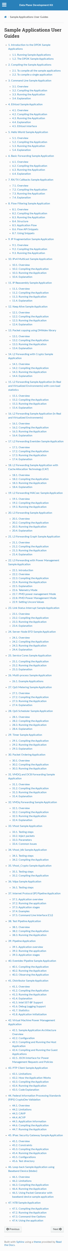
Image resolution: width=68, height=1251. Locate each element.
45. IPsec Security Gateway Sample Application (35, 1135)
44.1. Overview (21, 1105)
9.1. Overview (20, 245)
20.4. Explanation (22, 530)
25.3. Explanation (22, 669)
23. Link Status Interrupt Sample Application (33, 608)
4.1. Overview (20, 110)
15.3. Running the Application (29, 403)
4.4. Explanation (21, 122)
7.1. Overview (20, 185)
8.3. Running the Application (28, 217)
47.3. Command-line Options (29, 1216)
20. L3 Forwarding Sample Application (30, 513)
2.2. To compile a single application (32, 74)
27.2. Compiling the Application (30, 697)
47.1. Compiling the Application (30, 1208)
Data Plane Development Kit (36, 5)
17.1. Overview (21, 447)
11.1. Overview (21, 288)
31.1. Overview (21, 784)
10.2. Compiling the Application (30, 269)
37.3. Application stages (26, 907)
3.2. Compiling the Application (29, 90)
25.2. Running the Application (29, 665)
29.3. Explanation (22, 748)
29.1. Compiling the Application (30, 740)
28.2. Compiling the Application (30, 721)
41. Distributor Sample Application (28, 980)
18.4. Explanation (22, 487)
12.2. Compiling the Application (30, 316)
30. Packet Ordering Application (26, 754)
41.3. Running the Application (29, 994)
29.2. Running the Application (29, 744)
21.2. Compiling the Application (30, 546)
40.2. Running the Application (29, 970)
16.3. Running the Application (29, 431)
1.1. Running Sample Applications (31, 55)
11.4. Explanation (22, 300)
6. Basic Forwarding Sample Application (31, 156)
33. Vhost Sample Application (25, 826)
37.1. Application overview (27, 899)
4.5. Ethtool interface (24, 126)
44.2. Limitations (22, 1109)
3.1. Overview (20, 86)
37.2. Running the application (29, 903)
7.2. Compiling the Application (29, 189)
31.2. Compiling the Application (30, 788)
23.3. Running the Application (29, 622)
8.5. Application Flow (24, 225)
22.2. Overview (21, 574)
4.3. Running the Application (28, 118)
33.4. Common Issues (24, 844)
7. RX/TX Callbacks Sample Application (30, 179)
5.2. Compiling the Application (29, 142)
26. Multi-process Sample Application (30, 675)
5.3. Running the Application (28, 146)
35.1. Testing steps (23, 871)
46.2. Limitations (22, 1181)
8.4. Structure (20, 221)
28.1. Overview (21, 717)
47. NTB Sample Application (24, 1202)
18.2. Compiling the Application (30, 479)
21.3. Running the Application (29, 550)
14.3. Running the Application (29, 372)
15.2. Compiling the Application (30, 399)
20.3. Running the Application (29, 526)
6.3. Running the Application (28, 170)
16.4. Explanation (22, 435)
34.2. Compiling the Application (30, 859)
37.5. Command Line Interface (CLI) (32, 915)
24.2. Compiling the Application (30, 641)
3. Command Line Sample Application (29, 80)
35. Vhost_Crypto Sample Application (29, 865)
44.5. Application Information (29, 1121)
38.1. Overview (21, 927)
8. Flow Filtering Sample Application (29, 203)
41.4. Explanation (22, 998)
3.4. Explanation (21, 98)
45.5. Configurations (24, 1157)
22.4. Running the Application (29, 582)
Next (56, 1229)
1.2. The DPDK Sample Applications (33, 58)
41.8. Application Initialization (29, 1014)
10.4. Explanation (22, 277)
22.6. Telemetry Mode (24, 590)
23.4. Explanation (22, 626)
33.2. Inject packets (23, 836)
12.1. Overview (21, 312)
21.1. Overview (21, 542)
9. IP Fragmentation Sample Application (31, 239)
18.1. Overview (21, 475)
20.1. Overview (21, 518)
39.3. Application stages (26, 955)
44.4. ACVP (19, 1117)
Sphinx (20, 1242)
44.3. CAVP (19, 1113)
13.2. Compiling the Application (30, 340)
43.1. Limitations (22, 1074)
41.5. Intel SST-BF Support (27, 1002)
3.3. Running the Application (28, 94)
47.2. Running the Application (29, 1212)
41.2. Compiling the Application (30, 990)
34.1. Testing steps (23, 855)
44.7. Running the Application (29, 1129)
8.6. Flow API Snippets (25, 229)
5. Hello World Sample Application (28, 132)
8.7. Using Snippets (23, 233)
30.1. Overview (21, 760)
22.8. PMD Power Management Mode (34, 598)
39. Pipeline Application (22, 941)
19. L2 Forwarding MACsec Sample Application (35, 493)
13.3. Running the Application (29, 344)
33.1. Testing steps (23, 832)
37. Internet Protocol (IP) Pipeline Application (34, 893)
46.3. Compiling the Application (30, 1185)
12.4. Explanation (22, 324)
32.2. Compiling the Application (30, 812)
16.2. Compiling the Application (30, 427)
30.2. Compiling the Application (30, 764)
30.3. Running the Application (29, 768)
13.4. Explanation (22, 348)
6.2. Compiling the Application (29, 166)
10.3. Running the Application (29, 273)
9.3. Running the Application (28, 253)
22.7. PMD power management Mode (34, 594)
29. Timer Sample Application (25, 735)
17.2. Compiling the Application (30, 451)
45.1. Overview (21, 1141)
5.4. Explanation (21, 150)
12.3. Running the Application (29, 320)
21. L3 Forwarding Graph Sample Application (34, 536)
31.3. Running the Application (29, 792)
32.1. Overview (21, 808)
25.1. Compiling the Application (30, 661)
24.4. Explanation (22, 649)
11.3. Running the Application (29, 296)
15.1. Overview (21, 396)
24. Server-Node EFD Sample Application (32, 631)
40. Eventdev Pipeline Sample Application (32, 961)
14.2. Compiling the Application (30, 368)
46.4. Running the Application (29, 1189)
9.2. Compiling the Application (29, 249)
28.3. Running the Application (29, 725)
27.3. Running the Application (29, 701)
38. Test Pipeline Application (24, 921)
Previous (14, 1229)
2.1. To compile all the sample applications (36, 70)
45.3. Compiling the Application (30, 1149)
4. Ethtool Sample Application (25, 104)
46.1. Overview (21, 1177)
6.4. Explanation (21, 173)
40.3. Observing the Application (30, 974)
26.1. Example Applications (27, 681)
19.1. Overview (21, 499)
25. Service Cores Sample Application (29, 655)
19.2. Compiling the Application (30, 503)
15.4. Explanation (22, 407)
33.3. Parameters (22, 840)
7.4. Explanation (21, 197)
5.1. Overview (20, 138)
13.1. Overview (21, 336)
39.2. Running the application (29, 951)
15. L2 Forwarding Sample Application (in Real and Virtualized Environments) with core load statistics (34, 386)
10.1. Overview (21, 265)
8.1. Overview (20, 209)
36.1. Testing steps (23, 887)
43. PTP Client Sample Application (28, 1068)
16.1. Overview (21, 423)
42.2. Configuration (23, 1038)
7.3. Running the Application (28, 193)
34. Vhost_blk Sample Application (27, 850)
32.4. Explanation (22, 820)
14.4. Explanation (22, 376)
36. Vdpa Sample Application (24, 881)
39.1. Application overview (27, 947)
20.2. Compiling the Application (30, 522)
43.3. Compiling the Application (30, 1081)
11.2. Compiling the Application (30, 292)
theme (37, 1242)
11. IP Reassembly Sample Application (30, 283)
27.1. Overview (21, 693)
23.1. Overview (21, 614)
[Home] (5, 17)
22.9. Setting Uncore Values (28, 602)
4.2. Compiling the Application (29, 114)
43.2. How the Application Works (31, 1078)
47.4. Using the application (27, 1220)
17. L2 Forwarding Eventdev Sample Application (36, 441)
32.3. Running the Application (29, 816)
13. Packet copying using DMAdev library (32, 330)
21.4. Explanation (22, 554)
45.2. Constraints (22, 1145)
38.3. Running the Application (29, 935)
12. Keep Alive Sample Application (28, 306)
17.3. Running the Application (29, 455)
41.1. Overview (21, 986)
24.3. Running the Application (29, 645)
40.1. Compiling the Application (30, 967)
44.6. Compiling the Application (30, 1125)
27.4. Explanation (22, 705)
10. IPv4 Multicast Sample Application (30, 259)
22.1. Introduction (22, 570)
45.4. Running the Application (29, 1153)
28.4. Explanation (22, 729)
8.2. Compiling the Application (29, 213)
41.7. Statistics (20, 1010)
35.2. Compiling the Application (30, 875)
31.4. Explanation (22, 796)
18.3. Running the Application (29, 483)
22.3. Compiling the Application (30, 578)
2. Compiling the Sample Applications (29, 64)
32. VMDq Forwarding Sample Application (32, 802)
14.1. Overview (21, 364)
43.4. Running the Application (29, 1085)
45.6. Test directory (23, 1161)
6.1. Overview (20, 162)
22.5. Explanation (22, 586)
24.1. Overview (21, 637)
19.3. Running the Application (29, 507)
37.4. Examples (21, 911)
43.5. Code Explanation (25, 1089)
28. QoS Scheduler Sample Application (30, 711)
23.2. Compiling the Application (30, 618)
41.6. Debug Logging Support (29, 1006)
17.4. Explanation (22, 459)
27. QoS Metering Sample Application (30, 687)
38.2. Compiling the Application (30, 931)
